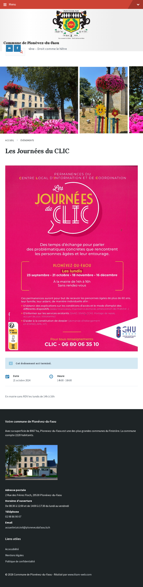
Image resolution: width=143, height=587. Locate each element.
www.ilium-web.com (80, 574)
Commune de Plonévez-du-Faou (31, 43)
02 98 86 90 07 (13, 516)
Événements (27, 140)
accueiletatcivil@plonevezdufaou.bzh (27, 527)
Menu (12, 4)
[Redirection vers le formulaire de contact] (9, 48)
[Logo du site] (71, 38)
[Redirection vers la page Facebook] (17, 48)
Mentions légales (14, 555)
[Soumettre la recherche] (21, 52)
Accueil (9, 140)
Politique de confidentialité (20, 561)
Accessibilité (12, 549)
